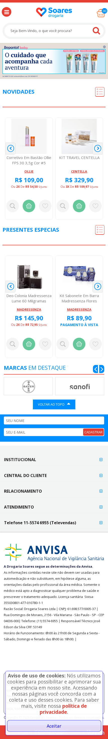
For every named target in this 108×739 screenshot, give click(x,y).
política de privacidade (63, 708)
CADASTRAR (93, 432)
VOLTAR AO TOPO (51, 404)
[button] (6, 11)
